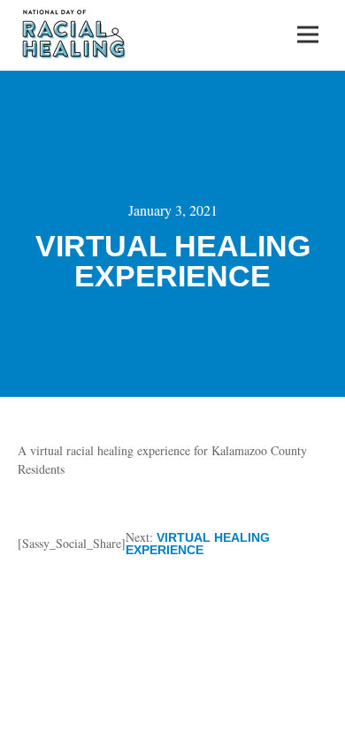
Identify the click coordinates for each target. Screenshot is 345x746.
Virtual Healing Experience (198, 543)
